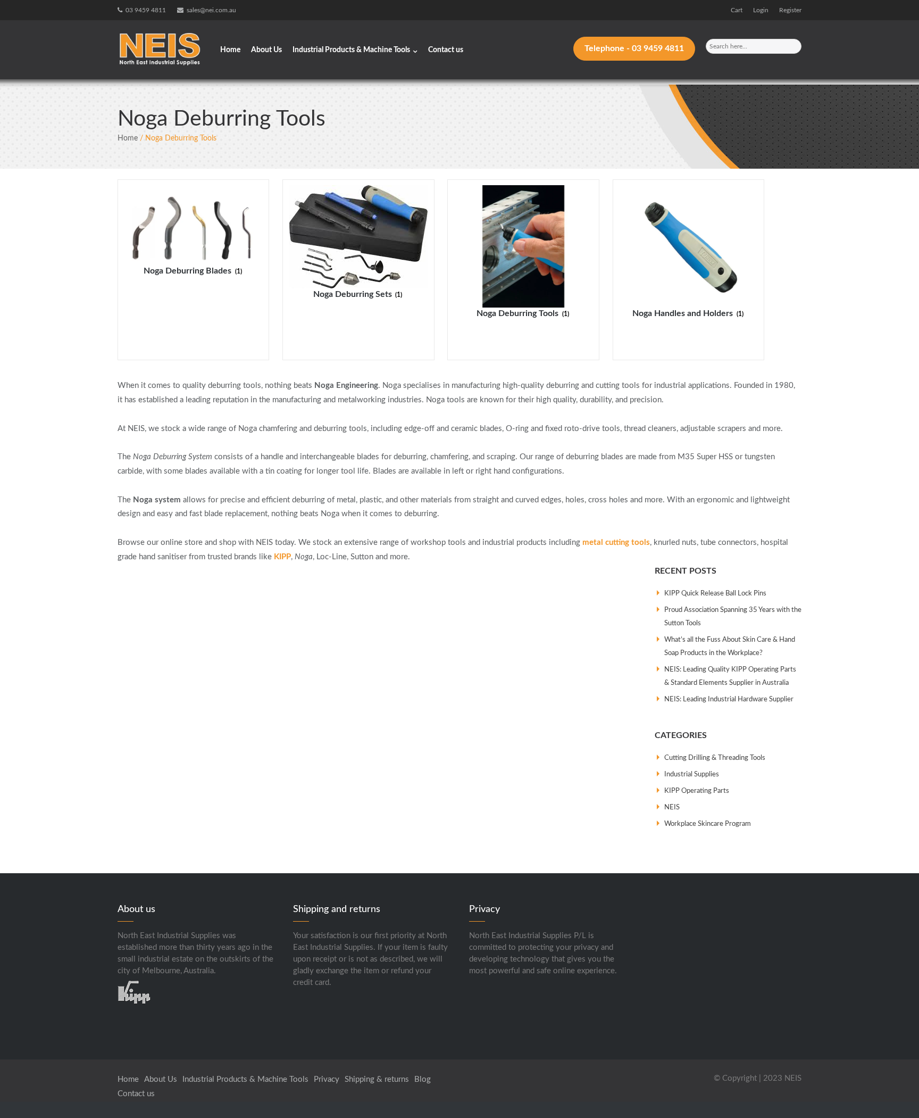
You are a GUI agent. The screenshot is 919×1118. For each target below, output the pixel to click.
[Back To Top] (891, 1091)
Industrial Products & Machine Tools (351, 50)
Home (230, 50)
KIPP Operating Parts (696, 791)
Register (790, 10)
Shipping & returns (377, 1079)
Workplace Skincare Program (707, 824)
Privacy (326, 1079)
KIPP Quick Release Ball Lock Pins (715, 593)
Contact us (445, 50)
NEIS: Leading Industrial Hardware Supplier (728, 699)
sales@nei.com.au (211, 10)
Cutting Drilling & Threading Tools (714, 758)
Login (760, 10)
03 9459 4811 (146, 10)
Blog (422, 1079)
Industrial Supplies (691, 774)
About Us (266, 50)
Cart (736, 10)
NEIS (672, 807)
